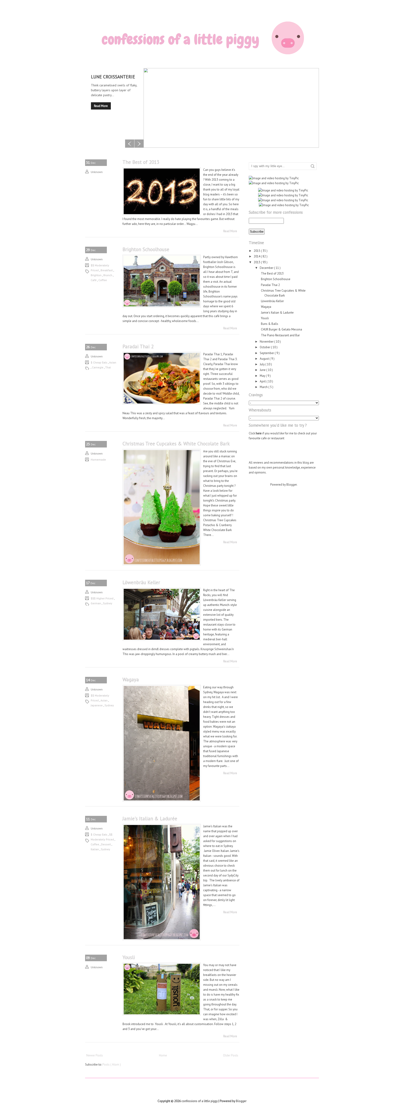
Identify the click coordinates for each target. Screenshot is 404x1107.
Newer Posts (94, 1055)
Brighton (96, 275)
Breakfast (107, 270)
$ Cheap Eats (99, 362)
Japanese (97, 705)
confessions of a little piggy (199, 1101)
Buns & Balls (269, 324)
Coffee (102, 280)
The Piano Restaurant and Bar (280, 335)
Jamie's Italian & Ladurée (150, 818)
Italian (95, 849)
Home (163, 1055)
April (263, 381)
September (267, 353)
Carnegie (98, 367)
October (265, 347)
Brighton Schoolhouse (146, 249)
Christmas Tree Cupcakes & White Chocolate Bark (176, 443)
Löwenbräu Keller (141, 582)
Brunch (108, 275)
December (267, 268)
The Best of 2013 (141, 162)
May (263, 376)
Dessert (106, 844)
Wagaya (131, 679)
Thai (108, 367)
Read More (101, 106)
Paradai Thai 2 (138, 346)
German (96, 603)
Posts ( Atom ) (111, 1065)
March (264, 387)
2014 (257, 256)
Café (94, 280)
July (262, 364)
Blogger (291, 485)
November (267, 342)
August (265, 359)
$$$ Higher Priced (102, 598)
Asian (112, 362)
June (263, 370)
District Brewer (109, 77)
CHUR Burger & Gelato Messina (281, 329)
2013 (257, 262)
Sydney (107, 603)
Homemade (98, 459)
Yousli (129, 957)
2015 (257, 251)
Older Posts (230, 1055)
